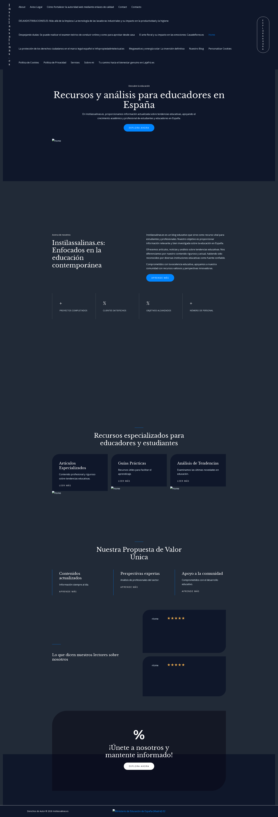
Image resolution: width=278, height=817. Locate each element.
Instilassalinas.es (10, 34)
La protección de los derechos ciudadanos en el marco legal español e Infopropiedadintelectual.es (71, 48)
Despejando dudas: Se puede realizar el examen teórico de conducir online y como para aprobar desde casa (77, 34)
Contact (122, 7)
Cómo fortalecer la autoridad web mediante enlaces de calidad (80, 7)
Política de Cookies (29, 62)
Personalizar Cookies (220, 48)
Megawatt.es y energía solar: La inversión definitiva (156, 48)
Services (75, 62)
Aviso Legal (36, 7)
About (22, 7)
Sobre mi (89, 62)
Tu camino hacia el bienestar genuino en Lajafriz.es (126, 62)
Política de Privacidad (55, 62)
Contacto (136, 7)
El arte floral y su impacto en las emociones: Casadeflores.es (171, 34)
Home (212, 34)
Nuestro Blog (196, 48)
